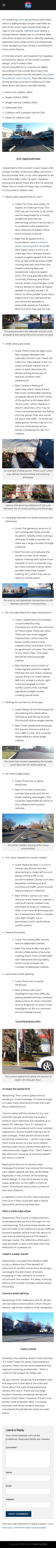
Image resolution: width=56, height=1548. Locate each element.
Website (10, 1499)
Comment (11, 1447)
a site (21, 19)
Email (8, 1486)
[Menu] (4, 5)
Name (9, 1472)
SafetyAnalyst (32, 30)
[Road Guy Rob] (28, 5)
